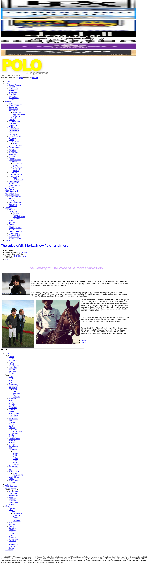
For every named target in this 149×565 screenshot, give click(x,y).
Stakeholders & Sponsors (14, 186)
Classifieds (9, 241)
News (7, 83)
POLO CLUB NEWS (13, 89)
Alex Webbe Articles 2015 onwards (17, 169)
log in (21, 78)
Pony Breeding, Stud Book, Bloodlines (14, 123)
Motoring (12, 222)
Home (7, 81)
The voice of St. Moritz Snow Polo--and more (34, 245)
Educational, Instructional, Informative (13, 109)
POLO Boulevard (11, 191)
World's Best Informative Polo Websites (19, 114)
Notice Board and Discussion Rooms (15, 138)
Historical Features (12, 119)
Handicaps (13, 134)
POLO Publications (17, 144)
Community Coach (12, 195)
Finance (12, 209)
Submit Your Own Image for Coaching (15, 198)
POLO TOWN (14, 176)
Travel (11, 220)
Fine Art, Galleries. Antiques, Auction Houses (15, 226)
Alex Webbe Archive (17, 164)
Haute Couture (14, 211)
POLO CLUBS (14, 103)
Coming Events (10, 193)
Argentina (12, 151)
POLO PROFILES (15, 105)
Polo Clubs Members (13, 95)
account (35, 78)
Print (6, 259)
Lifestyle (8, 208)
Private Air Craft (14, 235)
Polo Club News (20, 256)
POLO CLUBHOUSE (18, 179)
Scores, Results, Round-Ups (15, 86)
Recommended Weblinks (14, 153)
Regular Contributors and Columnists (15, 160)
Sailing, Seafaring (15, 231)
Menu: (3, 76)
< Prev (83, 340)
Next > (83, 342)
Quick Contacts (14, 141)
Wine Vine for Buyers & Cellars (15, 238)
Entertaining (13, 233)
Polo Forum (9, 189)
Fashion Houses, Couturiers (19, 218)
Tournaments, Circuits (14, 98)
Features (8, 102)
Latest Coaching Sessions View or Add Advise (15, 204)
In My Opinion (14, 92)
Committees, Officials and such (15, 173)
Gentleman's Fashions (17, 214)
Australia (12, 156)
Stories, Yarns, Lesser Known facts (14, 130)
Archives (12, 127)
